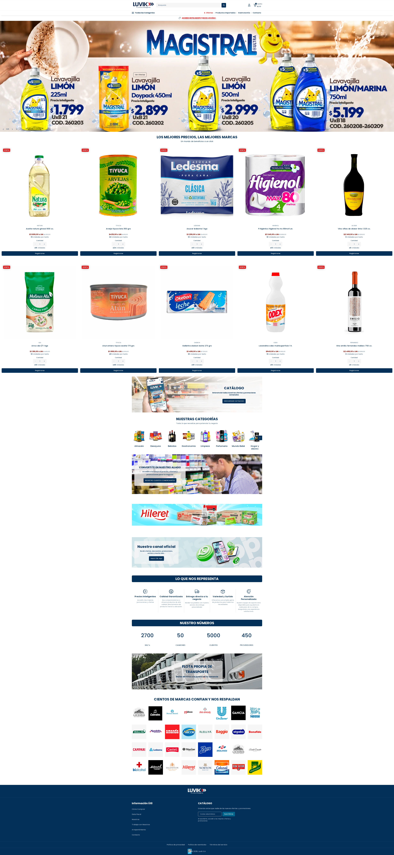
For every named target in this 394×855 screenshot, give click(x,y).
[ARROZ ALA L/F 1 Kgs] (40, 302)
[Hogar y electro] (255, 436)
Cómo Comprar (138, 809)
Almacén (139, 446)
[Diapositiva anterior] (3, 129)
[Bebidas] (172, 436)
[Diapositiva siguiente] (12, 129)
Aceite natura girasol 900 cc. (40, 229)
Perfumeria (221, 446)
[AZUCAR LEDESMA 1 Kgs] (197, 185)
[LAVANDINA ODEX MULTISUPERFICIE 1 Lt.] (275, 302)
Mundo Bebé (238, 446)
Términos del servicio (218, 845)
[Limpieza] (205, 436)
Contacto (136, 835)
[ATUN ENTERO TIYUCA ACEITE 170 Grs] (118, 302)
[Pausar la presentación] (17, 129)
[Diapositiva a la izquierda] (134, 438)
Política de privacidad (176, 845)
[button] (258, 5)
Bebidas (172, 446)
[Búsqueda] (224, 5)
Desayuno (155, 446)
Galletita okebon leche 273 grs (197, 346)
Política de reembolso (197, 845)
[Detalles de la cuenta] (249, 5)
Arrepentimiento (139, 830)
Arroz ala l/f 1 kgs (39, 346)
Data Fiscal (136, 814)
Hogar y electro (255, 447)
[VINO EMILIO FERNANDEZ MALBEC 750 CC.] (354, 302)
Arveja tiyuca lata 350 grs (118, 229)
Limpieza (205, 446)
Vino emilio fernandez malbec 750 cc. (354, 346)
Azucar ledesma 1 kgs (197, 229)
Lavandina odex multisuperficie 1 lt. (275, 346)
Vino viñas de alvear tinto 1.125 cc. (354, 229)
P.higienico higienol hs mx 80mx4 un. (275, 229)
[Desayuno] (155, 436)
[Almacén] (139, 436)
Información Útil (142, 803)
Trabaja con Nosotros (141, 824)
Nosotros (135, 819)
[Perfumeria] (222, 436)
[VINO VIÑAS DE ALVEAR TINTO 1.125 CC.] (354, 185)
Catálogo (205, 803)
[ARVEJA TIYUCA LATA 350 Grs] (118, 185)
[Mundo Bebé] (238, 436)
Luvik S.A (202, 851)
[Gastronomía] (189, 436)
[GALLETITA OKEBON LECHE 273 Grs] (197, 302)
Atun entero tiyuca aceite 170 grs (118, 346)
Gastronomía (189, 446)
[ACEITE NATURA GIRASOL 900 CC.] (40, 185)
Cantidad (39, 241)
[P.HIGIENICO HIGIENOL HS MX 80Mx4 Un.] (275, 185)
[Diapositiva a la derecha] (260, 438)
